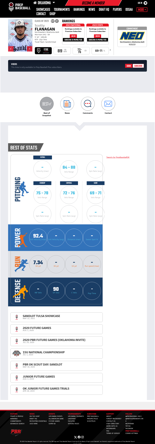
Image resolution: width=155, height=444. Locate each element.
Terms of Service (113, 433)
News (92, 10)
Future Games (54, 421)
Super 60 (52, 424)
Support (110, 414)
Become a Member (93, 3)
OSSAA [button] (129, 10)
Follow (128, 414)
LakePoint (72, 419)
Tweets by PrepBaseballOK (117, 157)
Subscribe (138, 66)
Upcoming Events (55, 416)
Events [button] (52, 414)
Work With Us (111, 426)
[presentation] (110, 50)
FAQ (107, 431)
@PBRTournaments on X (134, 420)
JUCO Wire (34, 424)
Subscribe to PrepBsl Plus (73, 40)
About (108, 416)
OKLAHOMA (44, 3)
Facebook (129, 428)
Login (129, 66)
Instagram (129, 424)
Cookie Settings (131, 433)
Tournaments (62, 10)
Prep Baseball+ (93, 416)
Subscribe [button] (91, 414)
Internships (111, 428)
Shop (52, 14)
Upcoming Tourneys (76, 416)
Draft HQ (104, 10)
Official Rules (73, 424)
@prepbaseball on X (133, 416)
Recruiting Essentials (38, 421)
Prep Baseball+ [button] (132, 431)
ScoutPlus (91, 421)
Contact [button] (41, 14)
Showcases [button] (43, 10)
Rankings (79, 10)
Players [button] (117, 10)
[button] (11, 49)
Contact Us (110, 421)
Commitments (15, 421)
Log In (140, 3)
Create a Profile (16, 416)
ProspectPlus (92, 419)
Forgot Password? (113, 419)
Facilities (71, 421)
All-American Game (56, 419)
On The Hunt (35, 416)
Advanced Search (17, 424)
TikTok (128, 426)
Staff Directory (112, 424)
